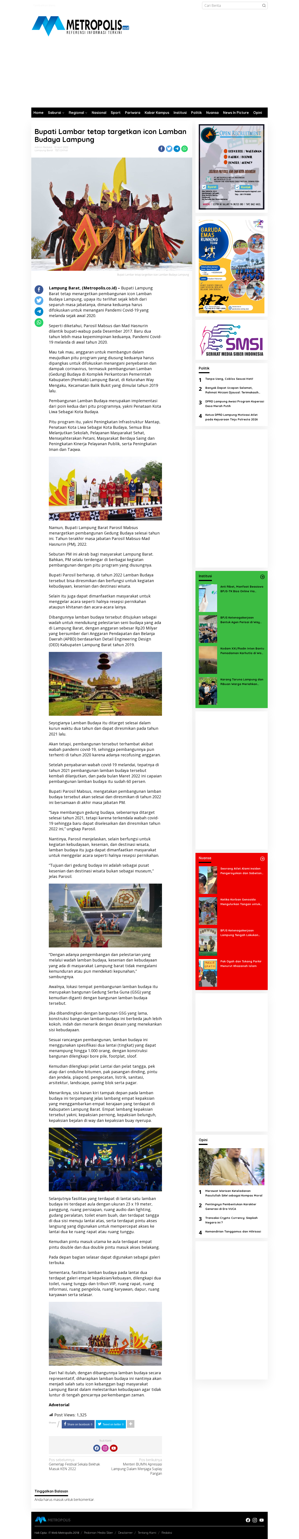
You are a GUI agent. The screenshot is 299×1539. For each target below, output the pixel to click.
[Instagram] (105, 1448)
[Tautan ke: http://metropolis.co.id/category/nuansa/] (262, 858)
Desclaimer (125, 1532)
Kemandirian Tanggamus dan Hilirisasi (233, 1231)
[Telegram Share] (177, 148)
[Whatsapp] (184, 148)
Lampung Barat (44, 150)
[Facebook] (96, 1448)
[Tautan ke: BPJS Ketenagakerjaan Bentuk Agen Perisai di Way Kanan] (208, 628)
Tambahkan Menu (44, 5)
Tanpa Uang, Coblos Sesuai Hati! (229, 378)
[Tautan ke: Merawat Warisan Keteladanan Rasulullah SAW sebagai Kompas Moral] (231, 1166)
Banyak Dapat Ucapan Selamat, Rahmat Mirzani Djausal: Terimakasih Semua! (232, 390)
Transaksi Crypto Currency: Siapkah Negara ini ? (231, 1220)
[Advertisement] (149, 74)
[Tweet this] (169, 148)
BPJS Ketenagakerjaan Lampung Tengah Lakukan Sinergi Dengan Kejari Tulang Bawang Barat (241, 933)
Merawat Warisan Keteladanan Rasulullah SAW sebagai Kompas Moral (233, 1193)
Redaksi (167, 1532)
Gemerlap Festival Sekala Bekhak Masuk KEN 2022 (74, 1464)
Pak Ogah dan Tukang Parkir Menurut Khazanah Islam (241, 964)
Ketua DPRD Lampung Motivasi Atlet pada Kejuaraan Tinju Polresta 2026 (231, 417)
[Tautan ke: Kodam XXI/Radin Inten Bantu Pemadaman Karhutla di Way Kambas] (208, 659)
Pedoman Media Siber (98, 1532)
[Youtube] (113, 1448)
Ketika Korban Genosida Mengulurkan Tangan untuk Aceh (240, 902)
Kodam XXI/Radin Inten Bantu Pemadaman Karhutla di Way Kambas (242, 651)
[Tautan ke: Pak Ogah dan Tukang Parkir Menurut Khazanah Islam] (208, 972)
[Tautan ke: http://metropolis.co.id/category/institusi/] (262, 576)
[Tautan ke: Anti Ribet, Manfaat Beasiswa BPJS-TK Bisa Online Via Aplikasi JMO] (208, 597)
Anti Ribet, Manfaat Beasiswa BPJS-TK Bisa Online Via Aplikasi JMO (241, 589)
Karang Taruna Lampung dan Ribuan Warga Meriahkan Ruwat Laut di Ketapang (241, 682)
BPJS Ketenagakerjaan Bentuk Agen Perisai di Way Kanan (240, 620)
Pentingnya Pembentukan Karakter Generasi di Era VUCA (230, 1206)
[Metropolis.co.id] (80, 26)
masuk (58, 1499)
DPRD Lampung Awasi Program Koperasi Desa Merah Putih (234, 404)
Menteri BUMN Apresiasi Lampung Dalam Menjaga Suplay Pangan (136, 1467)
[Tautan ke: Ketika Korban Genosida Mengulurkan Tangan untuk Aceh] (208, 910)
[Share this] (161, 148)
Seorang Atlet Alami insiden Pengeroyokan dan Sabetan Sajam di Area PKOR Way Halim (241, 871)
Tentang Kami (147, 1532)
